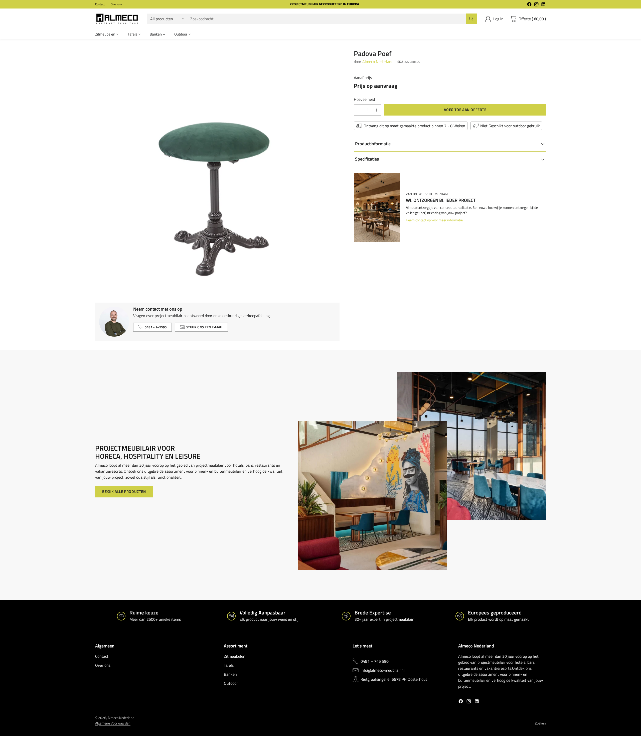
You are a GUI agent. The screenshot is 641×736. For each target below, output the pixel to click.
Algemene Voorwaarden (112, 723)
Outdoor (231, 683)
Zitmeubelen (234, 656)
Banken (230, 674)
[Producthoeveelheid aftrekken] (358, 110)
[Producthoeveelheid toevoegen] (376, 110)
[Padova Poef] (217, 172)
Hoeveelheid (364, 99)
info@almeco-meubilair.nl (383, 670)
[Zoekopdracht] (471, 19)
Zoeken (540, 723)
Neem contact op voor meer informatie (434, 220)
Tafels (229, 665)
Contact (101, 656)
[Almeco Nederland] (117, 19)
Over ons (102, 665)
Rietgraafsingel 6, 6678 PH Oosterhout (394, 679)
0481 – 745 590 (375, 661)
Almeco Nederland (377, 62)
